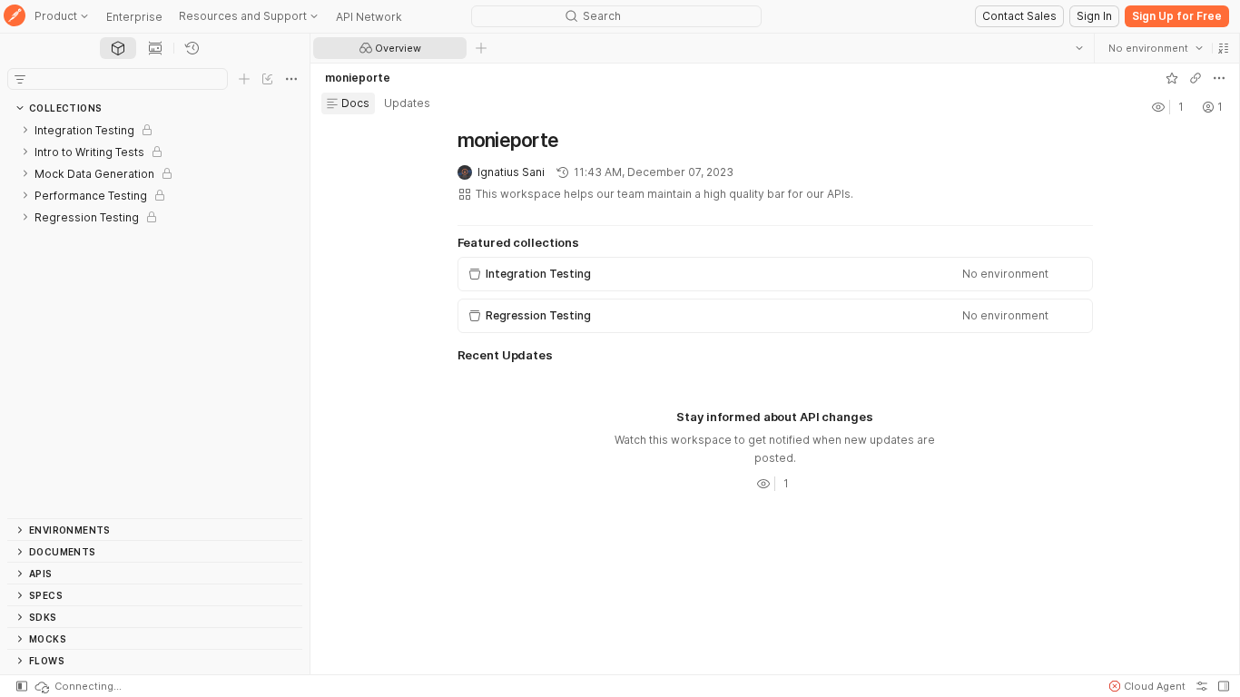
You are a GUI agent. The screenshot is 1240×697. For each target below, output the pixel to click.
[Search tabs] (1079, 48)
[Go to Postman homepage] (14, 17)
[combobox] (1155, 48)
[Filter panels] (20, 79)
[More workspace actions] (1219, 78)
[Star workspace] (1172, 78)
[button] (1224, 48)
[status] (77, 686)
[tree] (154, 318)
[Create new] (244, 79)
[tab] (118, 48)
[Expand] (25, 130)
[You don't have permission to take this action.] (481, 48)
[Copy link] (1195, 78)
